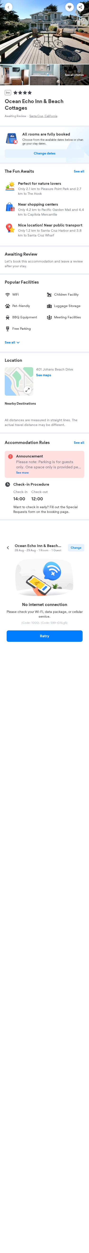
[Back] (8, 7)
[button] (19, 381)
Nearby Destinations (20, 404)
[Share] (80, 7)
